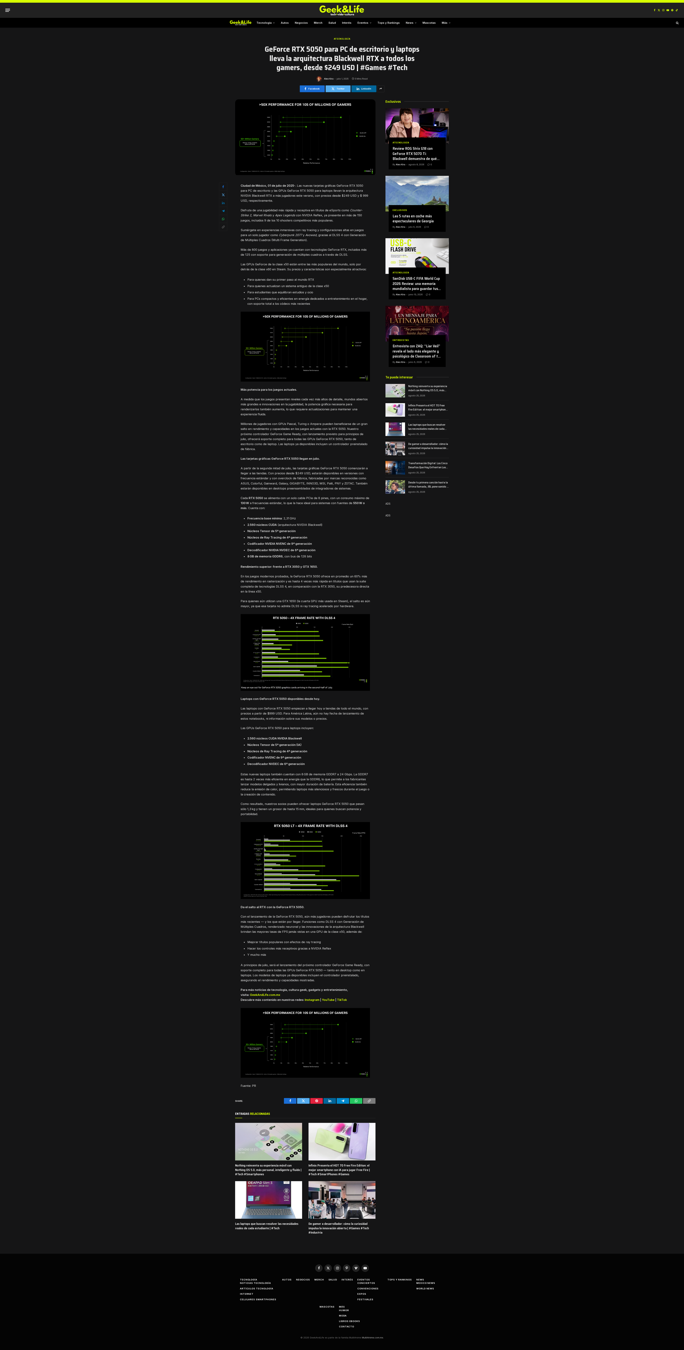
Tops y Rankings (388, 22)
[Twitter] (223, 195)
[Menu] (7, 10)
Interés (346, 22)
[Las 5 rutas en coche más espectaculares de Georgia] (417, 193)
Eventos (362, 22)
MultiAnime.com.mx (372, 1337)
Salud (332, 22)
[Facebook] (223, 187)
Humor (344, 1310)
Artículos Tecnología (256, 1288)
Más (444, 22)
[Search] (677, 23)
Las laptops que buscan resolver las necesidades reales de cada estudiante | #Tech (266, 1226)
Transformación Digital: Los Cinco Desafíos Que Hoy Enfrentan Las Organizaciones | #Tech (427, 465)
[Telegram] (223, 211)
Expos (361, 1293)
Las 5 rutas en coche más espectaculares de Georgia (413, 219)
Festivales (365, 1299)
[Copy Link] (223, 227)
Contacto (346, 1326)
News (409, 22)
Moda (343, 1315)
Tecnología (264, 22)
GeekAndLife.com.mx (265, 995)
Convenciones (368, 1288)
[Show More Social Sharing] (380, 88)
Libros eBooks (349, 1321)
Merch (318, 22)
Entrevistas (401, 340)
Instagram (312, 1000)
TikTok (342, 1000)
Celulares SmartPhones (258, 1299)
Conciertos (366, 1283)
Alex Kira (328, 78)
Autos (285, 22)
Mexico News (425, 1283)
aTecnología (342, 39)
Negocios (301, 22)
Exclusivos (400, 210)
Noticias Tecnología (255, 1283)
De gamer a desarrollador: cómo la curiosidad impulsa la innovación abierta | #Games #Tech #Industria (339, 1228)
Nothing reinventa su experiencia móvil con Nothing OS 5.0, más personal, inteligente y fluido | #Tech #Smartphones (268, 1169)
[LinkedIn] (223, 203)
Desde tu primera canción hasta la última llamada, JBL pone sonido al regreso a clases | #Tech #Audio (428, 485)
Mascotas (429, 22)
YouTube (328, 1000)
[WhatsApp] (223, 219)
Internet (246, 1293)
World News (425, 1288)
